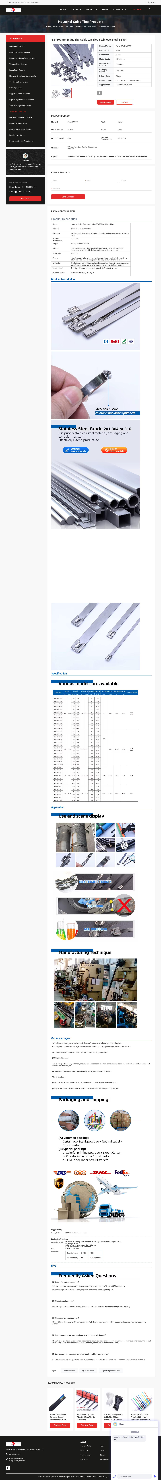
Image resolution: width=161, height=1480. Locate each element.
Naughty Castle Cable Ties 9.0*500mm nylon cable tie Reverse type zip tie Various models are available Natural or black (141, 1417)
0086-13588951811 (29, 187)
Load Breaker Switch (17, 135)
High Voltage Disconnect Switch (21, 100)
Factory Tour (84, 1450)
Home (48, 27)
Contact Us (84, 1459)
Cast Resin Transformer (18, 82)
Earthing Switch (15, 88)
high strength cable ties (111, 1371)
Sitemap (102, 1455)
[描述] (149, 9)
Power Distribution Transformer (21, 141)
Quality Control (85, 1455)
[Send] (155, 1476)
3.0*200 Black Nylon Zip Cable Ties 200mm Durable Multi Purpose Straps (113, 1417)
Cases (102, 1450)
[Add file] (114, 1476)
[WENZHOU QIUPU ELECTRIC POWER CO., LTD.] (13, 10)
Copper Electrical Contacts (19, 94)
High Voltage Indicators (18, 123)
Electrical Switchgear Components (22, 76)
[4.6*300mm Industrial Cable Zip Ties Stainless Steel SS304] (72, 65)
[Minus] (155, 1424)
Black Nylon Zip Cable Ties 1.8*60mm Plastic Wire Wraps (86, 1417)
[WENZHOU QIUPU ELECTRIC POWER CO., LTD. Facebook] (145, 2)
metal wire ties (69, 1371)
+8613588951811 (25, 192)
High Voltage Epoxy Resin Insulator (22, 58)
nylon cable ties (88, 1371)
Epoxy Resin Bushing (17, 70)
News (102, 1446)
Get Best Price (105, 102)
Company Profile (85, 1446)
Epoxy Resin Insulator (17, 46)
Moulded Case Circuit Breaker (20, 129)
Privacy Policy (104, 1459)
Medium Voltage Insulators (19, 52)
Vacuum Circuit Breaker (18, 64)
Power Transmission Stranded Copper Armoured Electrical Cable (58, 1417)
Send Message (68, 197)
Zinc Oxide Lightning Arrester (20, 106)
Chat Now (25, 198)
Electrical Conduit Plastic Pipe (20, 117)
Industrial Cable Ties (60, 27)
